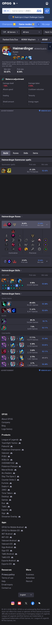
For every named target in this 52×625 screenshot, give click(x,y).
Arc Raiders (7, 473)
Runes (16, 153)
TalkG (4, 506)
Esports (5, 510)
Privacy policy (8, 574)
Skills (26, 153)
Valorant (5, 453)
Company (6, 422)
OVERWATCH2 (8, 463)
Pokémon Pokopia (10, 466)
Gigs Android (7, 547)
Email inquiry (7, 584)
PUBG (4, 456)
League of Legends (10, 440)
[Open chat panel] (50, 46)
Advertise (30, 578)
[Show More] (15, 3)
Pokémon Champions (11, 450)
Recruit (29, 581)
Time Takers (7, 493)
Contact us (6, 588)
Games (5, 500)
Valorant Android (9, 540)
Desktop (5, 496)
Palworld (5, 446)
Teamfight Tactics (9, 443)
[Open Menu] (47, 3)
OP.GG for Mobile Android (13, 527)
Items (35, 153)
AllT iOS (5, 537)
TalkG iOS (6, 557)
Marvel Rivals (7, 470)
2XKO (4, 490)
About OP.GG (7, 419)
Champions (8, 24)
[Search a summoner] (39, 11)
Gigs (3, 513)
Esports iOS (7, 564)
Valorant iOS (7, 544)
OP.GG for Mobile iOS (11, 530)
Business (30, 574)
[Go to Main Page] (6, 3)
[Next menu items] (38, 24)
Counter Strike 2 (9, 480)
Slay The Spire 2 (9, 476)
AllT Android (7, 534)
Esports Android (9, 561)
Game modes (26, 24)
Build (5, 153)
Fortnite (5, 483)
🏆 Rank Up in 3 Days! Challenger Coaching (26, 17)
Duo (3, 503)
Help (4, 581)
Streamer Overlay (9, 516)
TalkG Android (8, 554)
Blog (4, 426)
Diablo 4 (5, 486)
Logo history (7, 429)
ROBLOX (5, 460)
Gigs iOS (5, 550)
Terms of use (7, 578)
